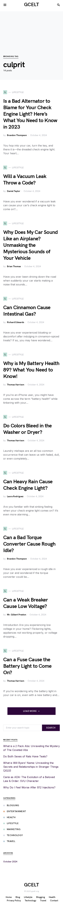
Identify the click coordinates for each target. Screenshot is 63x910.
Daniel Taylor (13, 191)
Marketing (14, 829)
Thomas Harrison (15, 384)
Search (50, 727)
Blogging (13, 805)
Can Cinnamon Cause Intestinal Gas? (27, 310)
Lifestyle (13, 823)
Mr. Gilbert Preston (16, 614)
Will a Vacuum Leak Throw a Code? (24, 179)
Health (11, 817)
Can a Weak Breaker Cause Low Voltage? (25, 603)
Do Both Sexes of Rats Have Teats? (25, 756)
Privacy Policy (14, 900)
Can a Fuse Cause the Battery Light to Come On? (27, 666)
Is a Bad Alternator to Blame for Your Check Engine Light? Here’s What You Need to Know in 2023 (30, 114)
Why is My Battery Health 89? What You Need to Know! (31, 370)
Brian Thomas (14, 266)
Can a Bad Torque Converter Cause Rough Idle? (29, 544)
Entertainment (16, 811)
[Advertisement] (31, 28)
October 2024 (10, 861)
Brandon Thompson (17, 135)
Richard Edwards (15, 322)
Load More (30, 711)
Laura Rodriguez (15, 496)
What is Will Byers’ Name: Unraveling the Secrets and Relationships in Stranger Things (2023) (30, 766)
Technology (15, 835)
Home (9, 897)
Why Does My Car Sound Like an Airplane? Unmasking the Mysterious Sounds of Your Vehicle (30, 245)
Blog (18, 897)
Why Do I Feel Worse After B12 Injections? (29, 787)
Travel (11, 841)
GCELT (31, 5)
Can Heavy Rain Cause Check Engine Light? (27, 485)
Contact (54, 900)
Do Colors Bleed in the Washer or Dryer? (27, 429)
